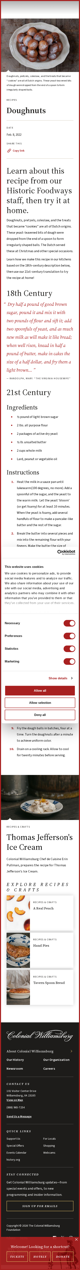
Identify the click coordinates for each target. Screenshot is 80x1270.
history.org (13, 1160)
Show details (58, 678)
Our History (15, 1060)
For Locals (49, 1139)
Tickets (17, 1257)
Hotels (40, 1257)
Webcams (49, 1153)
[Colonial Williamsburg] (40, 1041)
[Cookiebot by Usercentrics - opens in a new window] (57, 552)
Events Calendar (16, 1153)
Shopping (49, 1146)
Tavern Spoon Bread (49, 982)
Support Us (13, 1139)
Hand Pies (41, 945)
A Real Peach (43, 908)
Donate (63, 1257)
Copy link (18, 151)
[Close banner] (76, 1240)
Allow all (40, 690)
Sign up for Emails (40, 1206)
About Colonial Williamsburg (30, 1051)
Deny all (40, 715)
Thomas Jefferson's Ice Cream (40, 842)
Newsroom (15, 1068)
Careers (49, 1068)
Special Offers (15, 1146)
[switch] (69, 636)
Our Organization (56, 1060)
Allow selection (40, 702)
